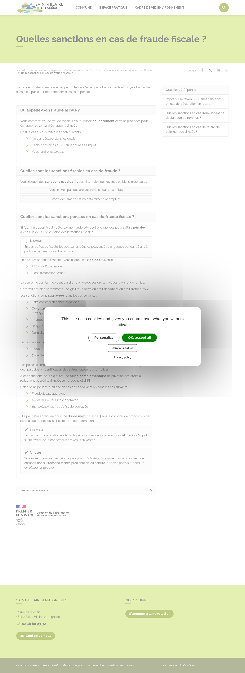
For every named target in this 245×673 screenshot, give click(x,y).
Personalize (104, 337)
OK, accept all (139, 337)
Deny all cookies (122, 347)
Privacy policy (122, 357)
